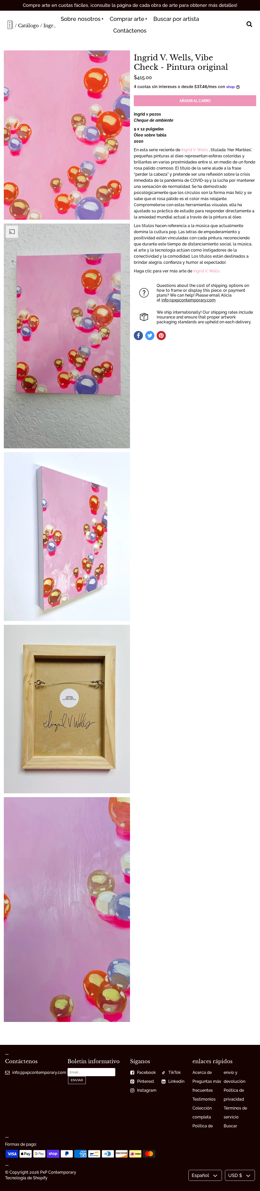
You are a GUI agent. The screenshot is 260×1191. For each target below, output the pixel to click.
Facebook (146, 1072)
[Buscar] (249, 24)
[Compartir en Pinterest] (161, 335)
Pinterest (145, 1081)
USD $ (235, 1175)
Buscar (230, 1126)
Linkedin (176, 1081)
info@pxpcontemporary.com (188, 300)
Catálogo (28, 26)
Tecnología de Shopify (26, 1177)
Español (200, 1175)
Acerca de (202, 1072)
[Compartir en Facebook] (138, 335)
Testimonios (204, 1099)
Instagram (146, 1090)
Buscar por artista (176, 19)
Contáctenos (130, 30)
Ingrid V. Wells (194, 149)
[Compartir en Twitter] (149, 335)
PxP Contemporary (58, 1172)
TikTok (174, 1072)
